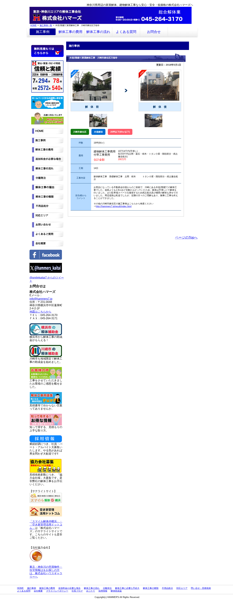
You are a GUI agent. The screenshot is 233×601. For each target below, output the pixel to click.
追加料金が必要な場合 (69, 588)
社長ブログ (77, 591)
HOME (33, 25)
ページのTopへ (186, 237)
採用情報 (102, 591)
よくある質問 (126, 32)
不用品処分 (167, 588)
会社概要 (38, 591)
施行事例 (31, 588)
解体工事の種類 (150, 588)
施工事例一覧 (46, 25)
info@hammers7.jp (41, 298)
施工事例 (42, 32)
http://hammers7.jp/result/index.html (114, 206)
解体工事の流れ (98, 32)
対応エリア (181, 588)
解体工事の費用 (70, 32)
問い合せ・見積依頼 (201, 588)
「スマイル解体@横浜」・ (46, 521)
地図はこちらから (40, 311)
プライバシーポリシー (57, 591)
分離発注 (107, 588)
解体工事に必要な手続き (127, 588)
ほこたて (90, 591)
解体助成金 (116, 591)
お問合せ (154, 32)
